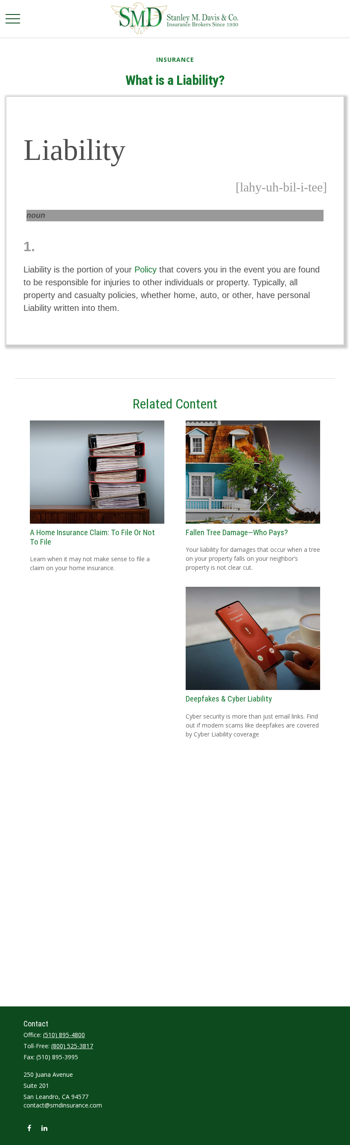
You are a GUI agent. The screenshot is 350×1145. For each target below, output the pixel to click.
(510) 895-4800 (64, 1035)
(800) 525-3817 (72, 1046)
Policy (145, 269)
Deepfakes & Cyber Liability (229, 699)
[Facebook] (29, 1127)
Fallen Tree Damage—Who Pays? (237, 532)
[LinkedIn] (44, 1127)
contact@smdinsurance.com (62, 1105)
